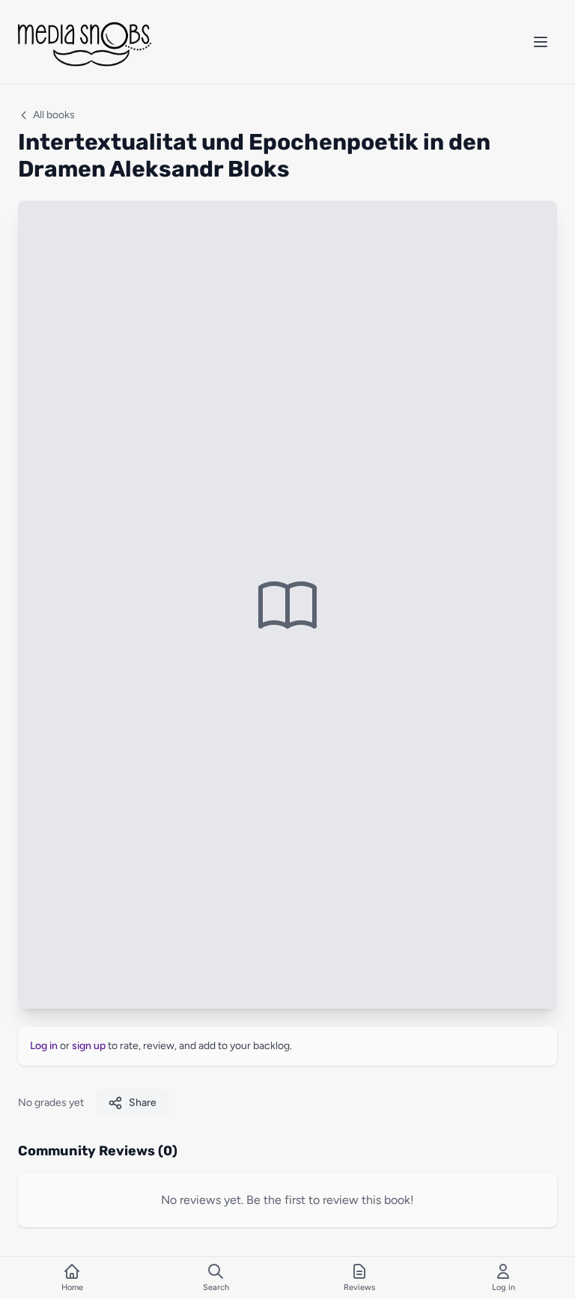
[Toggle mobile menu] (540, 41)
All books (54, 114)
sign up (89, 1045)
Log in (44, 1045)
